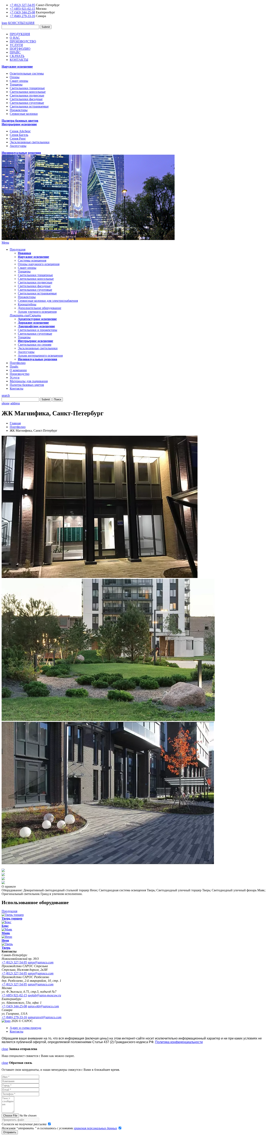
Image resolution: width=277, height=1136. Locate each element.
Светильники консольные (28, 91)
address (15, 403)
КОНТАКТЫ (19, 59)
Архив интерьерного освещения (40, 355)
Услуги (14, 377)
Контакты (16, 388)
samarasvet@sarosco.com (44, 1017)
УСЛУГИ (16, 45)
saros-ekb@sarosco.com (43, 1006)
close (5, 1049)
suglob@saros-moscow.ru (44, 995)
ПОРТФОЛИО (20, 48)
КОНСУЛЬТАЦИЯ (21, 23)
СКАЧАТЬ (17, 56)
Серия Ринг (18, 138)
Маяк (6, 933)
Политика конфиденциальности (179, 1042)
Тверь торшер (12, 918)
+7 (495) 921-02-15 (22, 8)
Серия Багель (19, 135)
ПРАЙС (15, 52)
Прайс (14, 366)
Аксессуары (18, 146)
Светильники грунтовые (27, 102)
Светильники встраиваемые (29, 106)
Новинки (24, 253)
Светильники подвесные (27, 95)
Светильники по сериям (34, 344)
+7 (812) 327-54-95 (22, 5)
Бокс (5, 925)
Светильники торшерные (27, 88)
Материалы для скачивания (29, 381)
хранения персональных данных (95, 1128)
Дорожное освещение (33, 322)
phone (6, 403)
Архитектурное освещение (37, 319)
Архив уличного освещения (37, 311)
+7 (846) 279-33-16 (22, 16)
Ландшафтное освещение (36, 326)
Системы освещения (32, 260)
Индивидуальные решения (21, 152)
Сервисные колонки (24, 113)
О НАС (15, 37)
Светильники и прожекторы (37, 330)
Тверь (6, 947)
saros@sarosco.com (41, 962)
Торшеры (16, 84)
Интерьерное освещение (19, 124)
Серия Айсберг (20, 131)
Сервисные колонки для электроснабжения (48, 300)
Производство (19, 374)
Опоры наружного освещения (38, 264)
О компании (18, 370)
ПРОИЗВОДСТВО (23, 41)
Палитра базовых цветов (20, 120)
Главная (15, 423)
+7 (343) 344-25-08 (22, 12)
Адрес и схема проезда (25, 1028)
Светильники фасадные (26, 99)
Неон (5, 940)
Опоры (14, 77)
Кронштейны (27, 304)
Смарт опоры (19, 81)
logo (4, 23)
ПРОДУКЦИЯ (20, 34)
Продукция (17, 249)
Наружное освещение (17, 66)
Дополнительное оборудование (39, 308)
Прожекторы (19, 110)
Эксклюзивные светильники (29, 142)
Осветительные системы (27, 73)
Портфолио (18, 363)
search (6, 395)
